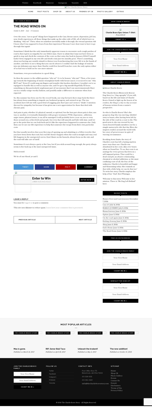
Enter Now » (87, 180)
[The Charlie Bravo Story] (76, 7)
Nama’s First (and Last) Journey (116, 199)
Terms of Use (116, 388)
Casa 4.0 (106, 205)
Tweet (25, 167)
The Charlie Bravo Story (26, 21)
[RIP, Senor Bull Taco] (60, 339)
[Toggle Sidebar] (15, 3)
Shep (105, 225)
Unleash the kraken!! (88, 349)
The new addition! (119, 349)
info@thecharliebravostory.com (95, 384)
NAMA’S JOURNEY (110, 208)
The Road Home (110, 231)
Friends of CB (86, 11)
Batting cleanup (109, 221)
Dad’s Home (108, 228)
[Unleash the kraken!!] (92, 339)
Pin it (67, 167)
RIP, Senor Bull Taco (55, 349)
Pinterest (52, 380)
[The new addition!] (124, 339)
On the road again (110, 218)
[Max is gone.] (28, 339)
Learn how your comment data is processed (64, 208)
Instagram (52, 377)
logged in (28, 203)
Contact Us (115, 381)
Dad (27, 31)
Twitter (51, 371)
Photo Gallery (105, 11)
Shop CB (57, 11)
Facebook (52, 374)
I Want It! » (120, 39)
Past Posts (43, 11)
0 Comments (35, 31)
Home (30, 11)
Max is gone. (20, 349)
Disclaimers (116, 386)
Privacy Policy (117, 390)
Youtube (52, 383)
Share (46, 167)
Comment (88, 167)
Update (106, 215)
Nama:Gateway (109, 211)
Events (113, 378)
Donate (114, 383)
